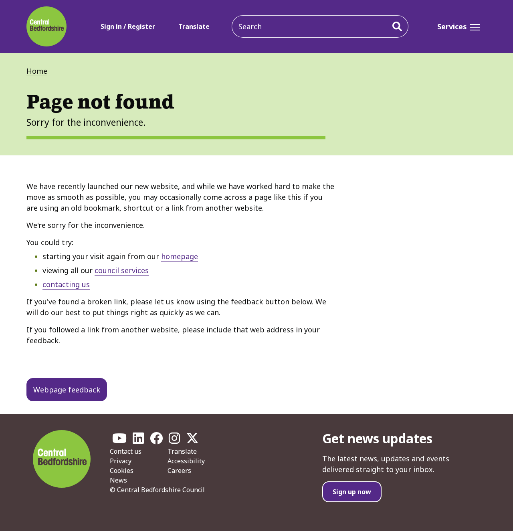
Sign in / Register (128, 26)
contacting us (66, 284)
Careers (179, 470)
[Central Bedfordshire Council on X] (192, 440)
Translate (194, 26)
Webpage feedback (66, 389)
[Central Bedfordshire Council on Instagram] (174, 440)
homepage (179, 256)
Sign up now (352, 491)
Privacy (120, 461)
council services (122, 270)
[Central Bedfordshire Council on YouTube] (119, 440)
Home (36, 71)
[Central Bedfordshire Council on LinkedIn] (138, 440)
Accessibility (186, 461)
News (118, 480)
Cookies (121, 470)
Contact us (125, 451)
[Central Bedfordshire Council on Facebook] (156, 440)
